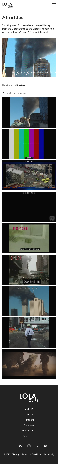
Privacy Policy (48, 454)
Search (29, 408)
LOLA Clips (15, 454)
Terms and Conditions (31, 454)
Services (29, 425)
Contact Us (29, 436)
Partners (29, 419)
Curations (29, 414)
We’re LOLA (29, 430)
